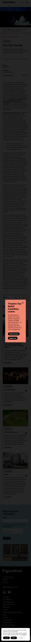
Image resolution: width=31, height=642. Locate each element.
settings (24, 634)
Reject (13, 637)
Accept (6, 637)
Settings (21, 637)
